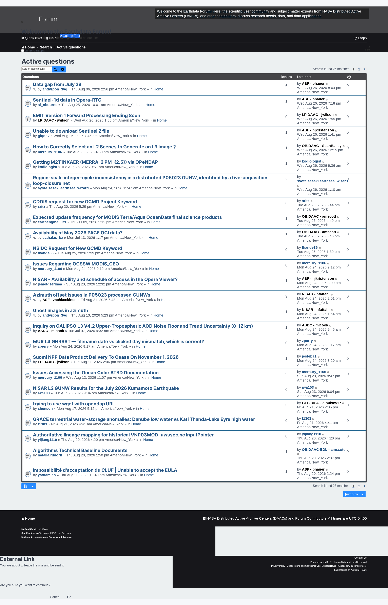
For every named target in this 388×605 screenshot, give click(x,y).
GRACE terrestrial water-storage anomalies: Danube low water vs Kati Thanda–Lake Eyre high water (144, 419)
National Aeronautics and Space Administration (46, 537)
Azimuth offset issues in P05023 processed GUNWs (91, 295)
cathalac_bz (52, 238)
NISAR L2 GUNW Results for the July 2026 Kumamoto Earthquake (106, 388)
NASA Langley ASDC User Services (53, 533)
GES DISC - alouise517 (321, 403)
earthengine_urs (52, 222)
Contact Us (360, 557)
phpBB (326, 562)
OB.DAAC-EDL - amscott (323, 450)
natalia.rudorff (50, 455)
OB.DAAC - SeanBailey (322, 146)
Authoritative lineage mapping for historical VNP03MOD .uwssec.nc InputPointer (123, 435)
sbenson (45, 409)
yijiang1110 (47, 440)
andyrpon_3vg (54, 89)
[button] (359, 69)
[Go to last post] (327, 84)
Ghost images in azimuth (60, 310)
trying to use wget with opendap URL (74, 404)
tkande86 (46, 253)
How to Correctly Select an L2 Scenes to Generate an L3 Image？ (105, 147)
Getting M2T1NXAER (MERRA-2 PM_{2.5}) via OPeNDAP (95, 162)
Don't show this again (35, 51)
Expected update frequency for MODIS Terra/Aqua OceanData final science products (127, 217)
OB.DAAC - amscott (319, 216)
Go (69, 597)
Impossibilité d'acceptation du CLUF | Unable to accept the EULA (105, 470)
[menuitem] (265, 518)
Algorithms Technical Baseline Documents (80, 450)
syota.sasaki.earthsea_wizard (63, 188)
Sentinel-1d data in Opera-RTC (67, 100)
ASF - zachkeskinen (59, 300)
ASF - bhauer (313, 84)
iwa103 (44, 393)
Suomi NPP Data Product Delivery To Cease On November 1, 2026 (106, 357)
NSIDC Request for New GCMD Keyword (77, 248)
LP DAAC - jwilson (54, 120)
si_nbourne (47, 105)
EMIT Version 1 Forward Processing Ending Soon (86, 115)
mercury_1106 (50, 152)
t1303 (42, 424)
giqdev (44, 136)
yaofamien (47, 475)
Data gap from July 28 (57, 84)
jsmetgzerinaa (50, 284)
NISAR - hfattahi (316, 294)
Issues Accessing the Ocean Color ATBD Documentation (96, 372)
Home (158, 89)
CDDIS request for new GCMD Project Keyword (85, 201)
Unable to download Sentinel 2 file (71, 131)
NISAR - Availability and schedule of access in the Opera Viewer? (105, 279)
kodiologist (47, 167)
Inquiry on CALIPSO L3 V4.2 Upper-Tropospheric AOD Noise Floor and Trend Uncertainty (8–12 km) (143, 326)
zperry (43, 346)
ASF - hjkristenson (318, 130)
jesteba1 (309, 356)
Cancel (55, 597)
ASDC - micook (51, 331)
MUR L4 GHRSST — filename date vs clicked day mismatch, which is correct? (118, 341)
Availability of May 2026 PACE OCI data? (78, 233)
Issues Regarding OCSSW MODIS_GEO (76, 264)
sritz (41, 206)
